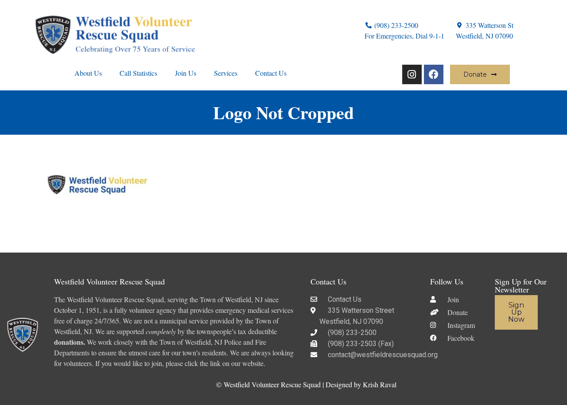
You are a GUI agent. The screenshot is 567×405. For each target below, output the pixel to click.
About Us (88, 73)
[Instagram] (412, 74)
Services (225, 73)
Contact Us (271, 73)
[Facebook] (433, 74)
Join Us (185, 73)
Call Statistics (138, 73)
